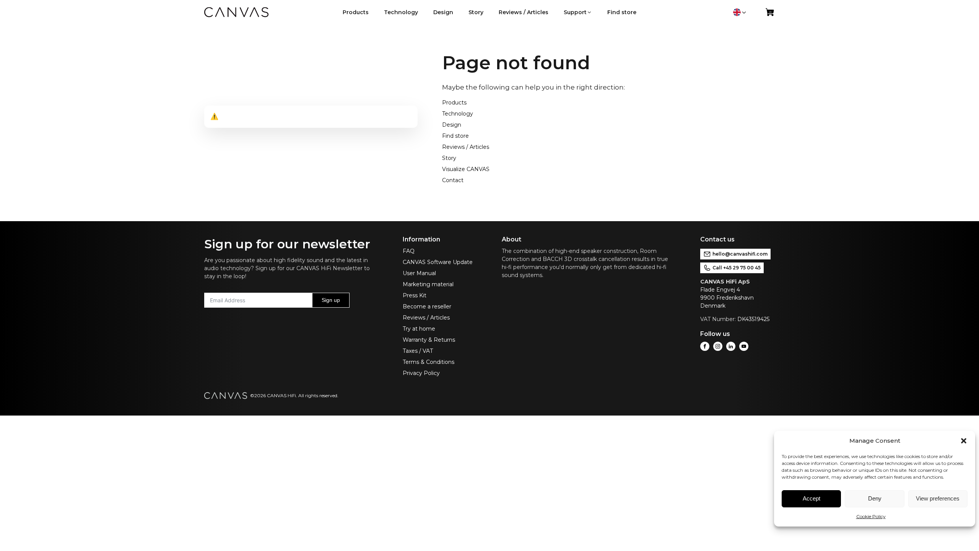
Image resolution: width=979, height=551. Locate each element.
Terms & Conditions (428, 362)
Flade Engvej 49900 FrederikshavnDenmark (727, 297)
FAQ (409, 251)
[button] (964, 441)
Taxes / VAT (418, 350)
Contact (452, 180)
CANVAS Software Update (438, 262)
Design (451, 124)
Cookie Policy (871, 516)
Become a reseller (427, 306)
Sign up (331, 300)
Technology (457, 113)
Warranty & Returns (429, 339)
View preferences (937, 498)
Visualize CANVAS (466, 169)
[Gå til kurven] (770, 14)
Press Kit (414, 295)
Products (454, 102)
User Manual (419, 273)
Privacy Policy (421, 373)
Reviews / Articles (465, 146)
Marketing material (428, 284)
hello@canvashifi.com (740, 254)
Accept (811, 498)
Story (449, 158)
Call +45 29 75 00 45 (736, 268)
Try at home (419, 328)
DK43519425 (753, 319)
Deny (874, 498)
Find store (455, 135)
